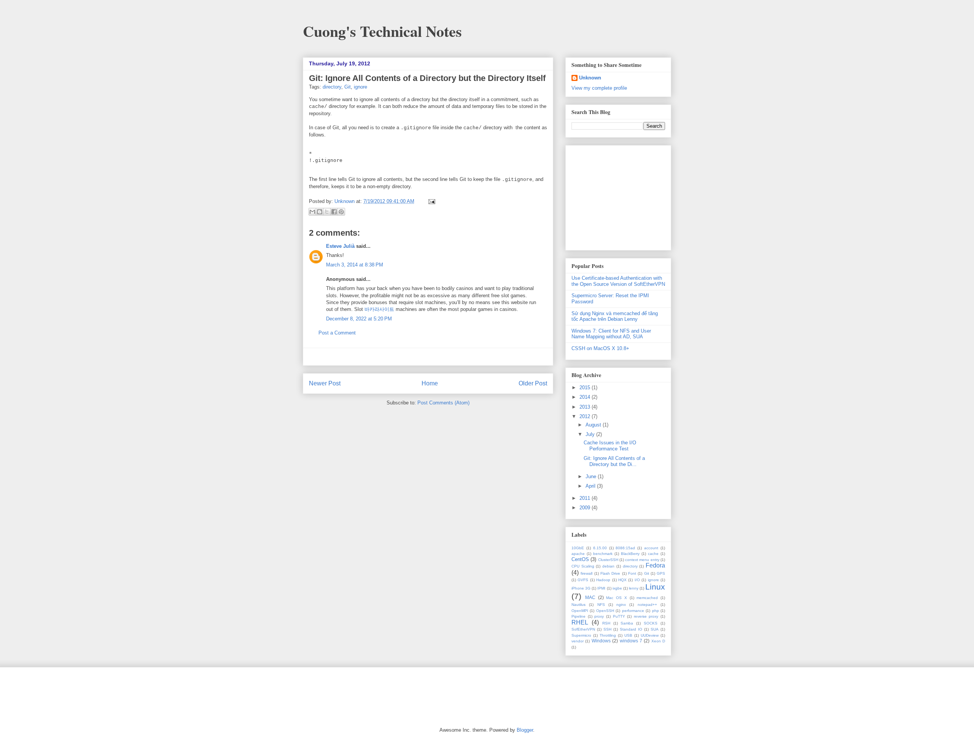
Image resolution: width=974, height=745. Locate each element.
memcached (647, 598)
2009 (585, 507)
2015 (585, 387)
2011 (585, 498)
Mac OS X (616, 598)
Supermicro (581, 635)
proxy (599, 616)
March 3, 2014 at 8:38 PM (354, 265)
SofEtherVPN (583, 629)
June (592, 476)
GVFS (583, 580)
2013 (585, 407)
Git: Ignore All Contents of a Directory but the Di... (614, 461)
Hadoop (603, 580)
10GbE (577, 548)
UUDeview (650, 635)
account (651, 548)
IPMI (601, 588)
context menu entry (642, 560)
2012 (585, 416)
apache (578, 554)
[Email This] (312, 212)
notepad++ (647, 604)
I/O (637, 580)
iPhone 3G (580, 588)
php (655, 611)
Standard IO (631, 629)
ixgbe (617, 588)
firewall (586, 573)
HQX (622, 580)
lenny (633, 588)
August (594, 425)
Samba (627, 623)
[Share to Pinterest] (341, 212)
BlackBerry (630, 554)
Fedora (655, 565)
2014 (585, 397)
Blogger (525, 730)
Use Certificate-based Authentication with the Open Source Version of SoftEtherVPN (618, 281)
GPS (661, 573)
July (591, 434)
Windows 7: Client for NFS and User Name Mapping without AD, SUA (611, 334)
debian (608, 566)
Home (430, 383)
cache (653, 554)
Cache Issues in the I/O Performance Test (610, 446)
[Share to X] (327, 212)
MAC (590, 597)
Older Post (533, 383)
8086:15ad (625, 548)
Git (347, 87)
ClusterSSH (608, 560)
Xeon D (658, 641)
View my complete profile (599, 88)
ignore (360, 87)
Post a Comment (337, 333)
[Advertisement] (428, 357)
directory (332, 87)
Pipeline (578, 616)
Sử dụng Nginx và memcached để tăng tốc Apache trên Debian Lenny (614, 316)
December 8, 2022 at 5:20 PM (359, 319)
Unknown (345, 201)
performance (633, 611)
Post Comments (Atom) (443, 403)
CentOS (580, 559)
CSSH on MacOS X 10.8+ (600, 348)
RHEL (579, 622)
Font (632, 573)
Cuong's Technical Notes (382, 31)
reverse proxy (646, 616)
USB (628, 635)
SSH (607, 629)
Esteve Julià (340, 246)
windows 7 (631, 640)
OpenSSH (605, 611)
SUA (655, 629)
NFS (601, 604)
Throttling (608, 635)
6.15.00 (600, 548)
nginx (621, 604)
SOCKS (650, 623)
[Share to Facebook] (334, 212)
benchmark (603, 554)
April (591, 486)
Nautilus (578, 604)
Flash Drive (610, 573)
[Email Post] (430, 201)
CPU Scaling (582, 566)
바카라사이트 (379, 309)
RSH (606, 623)
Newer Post (325, 383)
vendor (577, 641)
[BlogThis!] (319, 212)
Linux (655, 586)
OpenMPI (579, 611)
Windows (601, 640)
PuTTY (619, 616)
